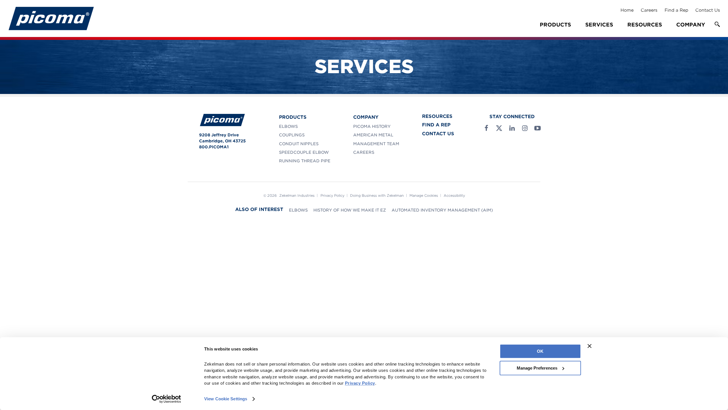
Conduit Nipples (298, 144)
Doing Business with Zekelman (377, 195)
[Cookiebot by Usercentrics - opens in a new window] (166, 399)
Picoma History (372, 126)
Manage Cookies (424, 195)
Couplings (292, 135)
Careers (649, 10)
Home (627, 10)
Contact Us (707, 10)
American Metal (373, 135)
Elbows (288, 126)
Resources (644, 25)
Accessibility (454, 195)
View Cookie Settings (225, 398)
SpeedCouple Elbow (304, 152)
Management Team (376, 144)
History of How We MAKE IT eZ (349, 210)
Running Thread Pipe (304, 161)
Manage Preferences (537, 368)
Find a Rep (676, 10)
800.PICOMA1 (214, 147)
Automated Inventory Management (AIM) (442, 210)
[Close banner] (590, 346)
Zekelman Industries (297, 195)
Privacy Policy (332, 195)
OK (540, 351)
